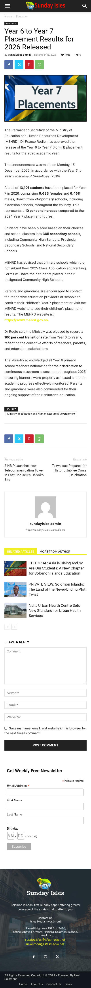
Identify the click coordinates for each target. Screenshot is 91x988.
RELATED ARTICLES (20, 551)
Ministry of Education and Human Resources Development (41, 413)
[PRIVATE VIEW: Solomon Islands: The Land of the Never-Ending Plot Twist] (15, 589)
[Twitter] (19, 64)
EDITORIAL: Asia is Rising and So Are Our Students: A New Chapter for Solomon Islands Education (56, 568)
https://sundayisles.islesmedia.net (45, 530)
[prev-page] (7, 627)
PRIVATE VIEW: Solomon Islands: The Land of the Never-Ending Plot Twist (57, 589)
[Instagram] (45, 956)
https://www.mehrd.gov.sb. (26, 320)
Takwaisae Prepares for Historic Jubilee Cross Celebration (69, 470)
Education (22, 16)
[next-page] (14, 627)
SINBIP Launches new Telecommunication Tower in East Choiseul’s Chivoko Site (24, 473)
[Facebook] (8, 64)
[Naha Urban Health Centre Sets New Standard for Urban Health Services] (15, 610)
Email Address (18, 786)
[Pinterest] (29, 64)
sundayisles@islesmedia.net (45, 939)
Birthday (12, 828)
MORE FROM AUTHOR (55, 551)
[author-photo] (45, 517)
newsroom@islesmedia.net (45, 944)
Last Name (14, 814)
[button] (7, 6)
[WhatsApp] (39, 64)
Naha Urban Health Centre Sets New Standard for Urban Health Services (55, 610)
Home (8, 16)
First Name (14, 800)
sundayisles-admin (19, 54)
